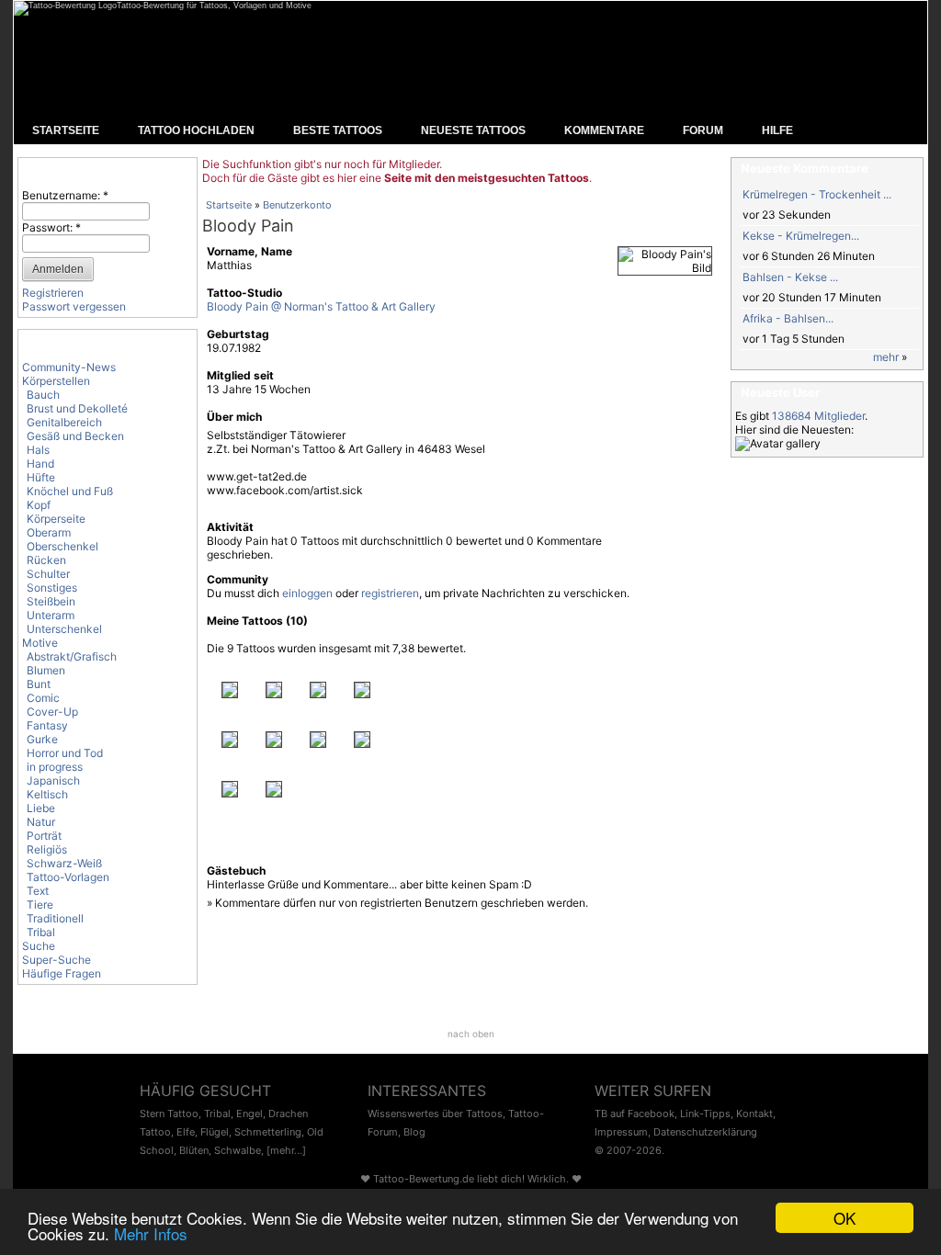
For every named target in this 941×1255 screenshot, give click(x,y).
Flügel (214, 1131)
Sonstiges (52, 587)
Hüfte (41, 477)
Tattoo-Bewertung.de (423, 1178)
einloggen (307, 593)
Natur (41, 822)
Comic (43, 698)
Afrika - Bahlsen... (788, 318)
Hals (38, 450)
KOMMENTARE (604, 130)
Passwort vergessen (74, 306)
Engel (249, 1113)
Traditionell (55, 918)
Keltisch (47, 794)
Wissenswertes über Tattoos (435, 1113)
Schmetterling (267, 1131)
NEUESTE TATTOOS (473, 130)
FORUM (703, 130)
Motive (40, 643)
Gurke (42, 739)
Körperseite (56, 519)
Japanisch (53, 780)
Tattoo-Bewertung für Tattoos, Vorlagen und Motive (214, 5)
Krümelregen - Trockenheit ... (817, 194)
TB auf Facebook (635, 1113)
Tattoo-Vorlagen (68, 877)
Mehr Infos (150, 1233)
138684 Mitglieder (818, 416)
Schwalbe (237, 1150)
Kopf (39, 505)
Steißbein (51, 601)
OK (844, 1217)
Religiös (47, 849)
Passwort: (51, 227)
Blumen (46, 670)
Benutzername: (65, 195)
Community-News (69, 367)
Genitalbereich (64, 422)
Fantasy (47, 725)
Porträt (44, 835)
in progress (55, 767)
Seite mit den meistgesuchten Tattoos (486, 178)
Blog (414, 1131)
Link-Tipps (705, 1113)
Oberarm (49, 532)
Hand (40, 463)
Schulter (48, 574)
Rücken (46, 560)
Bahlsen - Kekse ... (790, 277)
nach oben (471, 1033)
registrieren (390, 593)
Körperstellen (56, 381)
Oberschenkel (62, 546)
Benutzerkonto (297, 204)
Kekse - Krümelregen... (801, 236)
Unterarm (50, 615)
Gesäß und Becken (75, 436)
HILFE (777, 130)
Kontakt (754, 1113)
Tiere (40, 904)
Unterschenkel (64, 629)
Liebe (41, 808)
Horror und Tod (65, 753)
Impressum (621, 1131)
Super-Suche (56, 960)
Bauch (43, 394)
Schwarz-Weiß (64, 863)
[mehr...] (286, 1150)
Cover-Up (52, 711)
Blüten (194, 1150)
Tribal (41, 932)
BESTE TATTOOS (337, 130)
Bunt (39, 684)
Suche (38, 946)
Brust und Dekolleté (77, 408)
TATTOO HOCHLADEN (196, 130)
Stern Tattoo (169, 1113)
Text (38, 891)
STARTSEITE (65, 130)
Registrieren (53, 293)
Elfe (185, 1131)
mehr (886, 357)
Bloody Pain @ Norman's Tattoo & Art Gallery (321, 306)
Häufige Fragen (61, 973)
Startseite (229, 204)
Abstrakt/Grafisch (72, 656)
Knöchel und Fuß (70, 491)
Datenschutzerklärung (705, 1131)
